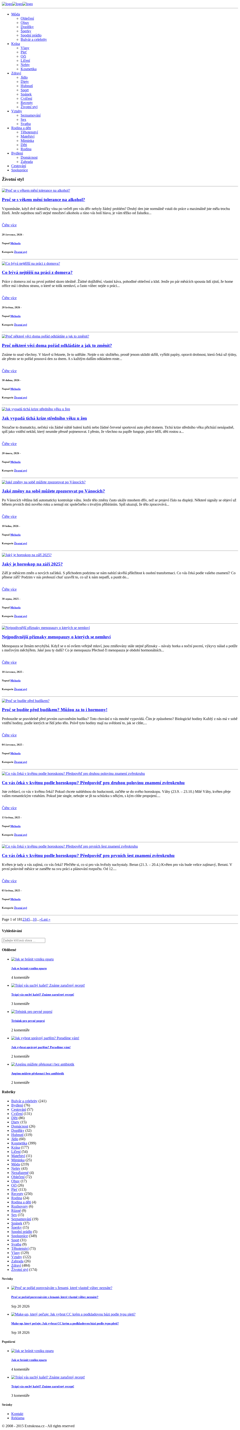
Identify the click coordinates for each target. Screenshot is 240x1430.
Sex (23, 119)
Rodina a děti (21, 128)
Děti (24, 145)
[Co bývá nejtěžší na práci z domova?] (31, 263)
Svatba (26, 124)
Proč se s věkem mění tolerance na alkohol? (43, 199)
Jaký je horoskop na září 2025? (32, 564)
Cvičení (26, 98)
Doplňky (27, 27)
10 (35, 919)
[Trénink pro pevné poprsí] (31, 1012)
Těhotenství (29, 132)
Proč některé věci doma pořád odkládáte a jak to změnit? (57, 345)
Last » (45, 919)
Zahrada (27, 162)
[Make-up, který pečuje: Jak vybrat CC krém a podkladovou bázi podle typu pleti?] (73, 1314)
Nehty (25, 65)
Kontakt (17, 1414)
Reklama (17, 1418)
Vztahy (16, 111)
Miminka (27, 141)
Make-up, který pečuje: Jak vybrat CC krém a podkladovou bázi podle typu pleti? (65, 1323)
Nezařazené (20, 1173)
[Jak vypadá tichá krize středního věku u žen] (36, 409)
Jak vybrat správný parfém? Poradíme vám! (41, 1047)
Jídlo (24, 77)
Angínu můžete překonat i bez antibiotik (37, 1073)
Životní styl (29, 107)
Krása (15, 44)
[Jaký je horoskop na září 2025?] (27, 555)
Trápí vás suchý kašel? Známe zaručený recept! (42, 994)
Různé (16, 1211)
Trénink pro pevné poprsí (28, 1020)
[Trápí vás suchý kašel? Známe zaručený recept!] (48, 985)
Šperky (26, 31)
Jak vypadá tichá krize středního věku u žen (44, 418)
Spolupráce (19, 170)
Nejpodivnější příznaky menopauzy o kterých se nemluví (56, 636)
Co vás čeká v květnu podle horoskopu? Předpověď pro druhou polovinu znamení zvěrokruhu (93, 782)
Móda (15, 14)
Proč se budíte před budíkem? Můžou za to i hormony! (54, 709)
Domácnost (29, 157)
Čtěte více (9, 225)
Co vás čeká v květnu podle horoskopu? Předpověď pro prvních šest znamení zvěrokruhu (88, 855)
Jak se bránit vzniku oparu (29, 968)
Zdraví (16, 73)
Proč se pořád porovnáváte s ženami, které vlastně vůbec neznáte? (54, 1297)
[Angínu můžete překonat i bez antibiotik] (42, 1064)
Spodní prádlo (31, 35)
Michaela (15, 243)
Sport (25, 90)
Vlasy (25, 48)
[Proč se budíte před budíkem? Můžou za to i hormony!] (25, 701)
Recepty (27, 103)
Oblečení (27, 18)
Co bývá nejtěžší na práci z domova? (37, 272)
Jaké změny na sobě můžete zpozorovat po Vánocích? (53, 491)
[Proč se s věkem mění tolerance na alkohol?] (36, 190)
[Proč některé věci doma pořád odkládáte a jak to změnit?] (45, 336)
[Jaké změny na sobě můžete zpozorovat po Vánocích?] (44, 482)
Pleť (24, 52)
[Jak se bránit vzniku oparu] (32, 959)
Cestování (18, 166)
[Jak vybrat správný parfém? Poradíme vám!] (45, 1038)
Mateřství (27, 136)
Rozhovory (19, 1206)
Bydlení (17, 153)
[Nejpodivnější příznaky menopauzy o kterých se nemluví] (46, 628)
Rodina (26, 149)
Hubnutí (27, 86)
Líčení (25, 60)
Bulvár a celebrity (34, 39)
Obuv (25, 23)
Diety (25, 82)
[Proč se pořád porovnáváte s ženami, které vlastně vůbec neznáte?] (61, 1288)
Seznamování (31, 115)
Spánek (26, 94)
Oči (23, 56)
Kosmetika (29, 69)
